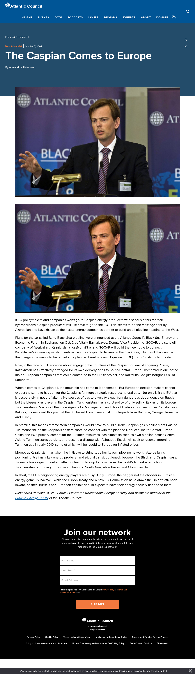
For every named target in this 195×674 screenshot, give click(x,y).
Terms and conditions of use (76, 637)
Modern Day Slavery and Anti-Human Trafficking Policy (98, 643)
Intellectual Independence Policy (111, 637)
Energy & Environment (17, 37)
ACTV (58, 17)
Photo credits (163, 643)
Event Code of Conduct (140, 643)
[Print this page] (186, 40)
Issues (93, 17)
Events (43, 17)
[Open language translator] (174, 17)
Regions (110, 17)
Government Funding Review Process (150, 637)
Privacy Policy (108, 590)
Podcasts (75, 17)
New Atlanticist (13, 46)
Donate (162, 17)
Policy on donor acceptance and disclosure (46, 643)
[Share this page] (186, 46)
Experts (129, 17)
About (146, 17)
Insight (26, 17)
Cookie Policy (51, 637)
